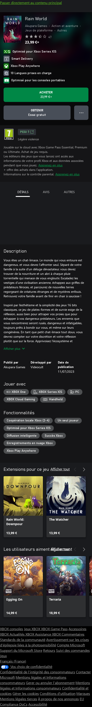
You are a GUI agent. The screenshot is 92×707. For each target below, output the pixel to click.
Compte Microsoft (71, 645)
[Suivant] (83, 469)
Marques (83, 693)
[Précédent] (75, 469)
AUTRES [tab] (69, 192)
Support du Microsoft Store (21, 650)
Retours (49, 650)
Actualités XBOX (22, 634)
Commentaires (73, 634)
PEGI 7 (24, 132)
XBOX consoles (11, 628)
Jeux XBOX (32, 628)
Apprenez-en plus (50, 165)
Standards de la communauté (22, 639)
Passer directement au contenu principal (31, 2)
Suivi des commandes (73, 650)
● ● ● (81, 112)
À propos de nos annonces (58, 698)
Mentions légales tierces (18, 698)
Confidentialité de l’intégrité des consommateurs (37, 672)
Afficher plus (12, 348)
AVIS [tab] (46, 192)
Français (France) (13, 661)
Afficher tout (60, 469)
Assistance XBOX (48, 634)
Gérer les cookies (26, 693)
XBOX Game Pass (54, 628)
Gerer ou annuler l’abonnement (50, 682)
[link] (23, 506)
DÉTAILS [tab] (22, 192)
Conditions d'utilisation (57, 693)
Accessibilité (37, 704)
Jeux (3, 655)
